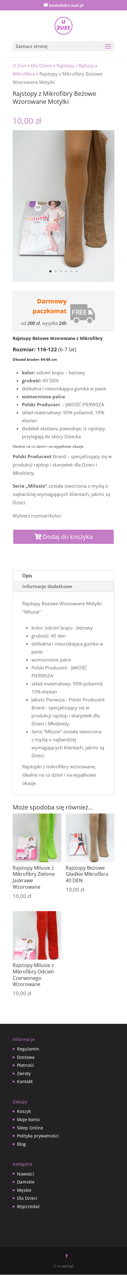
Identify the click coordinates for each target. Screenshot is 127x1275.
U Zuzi (19, 65)
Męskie (24, 1190)
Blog (21, 1144)
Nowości (25, 1174)
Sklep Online (30, 1128)
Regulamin (28, 1049)
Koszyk (24, 1111)
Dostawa (26, 1057)
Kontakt (25, 1081)
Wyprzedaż (28, 1206)
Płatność (25, 1065)
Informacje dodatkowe (47, 586)
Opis (27, 575)
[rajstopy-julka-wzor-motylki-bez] (63, 280)
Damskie (26, 1182)
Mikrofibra (24, 74)
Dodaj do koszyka (68, 536)
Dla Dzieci (41, 65)
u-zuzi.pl (65, 1266)
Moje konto (28, 1119)
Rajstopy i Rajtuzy (75, 65)
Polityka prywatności (38, 1136)
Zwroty (24, 1073)
